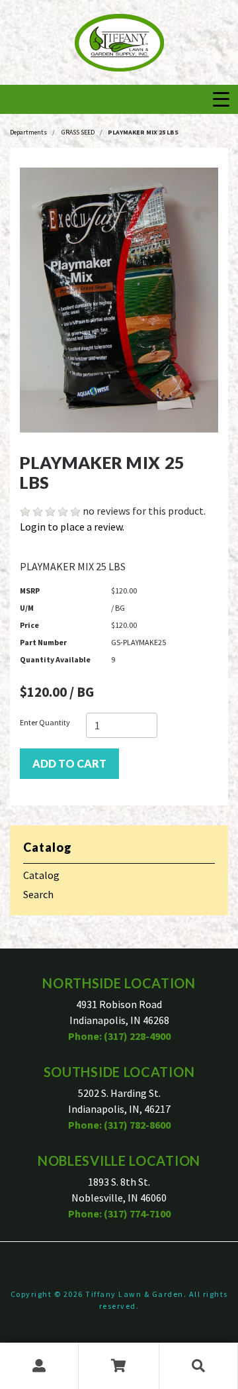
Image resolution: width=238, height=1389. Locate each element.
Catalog (41, 875)
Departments (28, 132)
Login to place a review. (72, 526)
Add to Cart (69, 763)
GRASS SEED (78, 132)
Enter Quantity (45, 722)
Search (38, 894)
